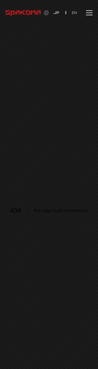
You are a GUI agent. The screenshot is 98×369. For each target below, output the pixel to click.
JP (56, 13)
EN (74, 13)
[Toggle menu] (89, 13)
